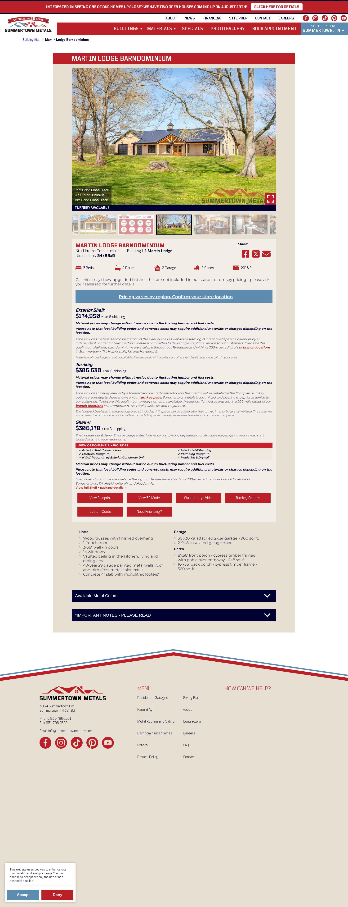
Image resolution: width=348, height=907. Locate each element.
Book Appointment (274, 28)
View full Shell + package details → (101, 487)
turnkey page (150, 397)
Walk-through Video (199, 498)
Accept (23, 895)
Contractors (192, 721)
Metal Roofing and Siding (156, 721)
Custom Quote (100, 511)
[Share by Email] (266, 254)
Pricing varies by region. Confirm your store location (176, 296)
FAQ (186, 745)
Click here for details (276, 7)
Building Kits (31, 40)
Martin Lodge (159, 251)
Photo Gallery (227, 28)
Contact (263, 18)
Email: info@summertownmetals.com (66, 731)
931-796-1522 (56, 723)
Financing (212, 18)
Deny (57, 895)
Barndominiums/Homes (154, 733)
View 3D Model (149, 498)
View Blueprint (100, 498)
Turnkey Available (92, 208)
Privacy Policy (147, 757)
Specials (192, 28)
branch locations (256, 347)
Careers (286, 18)
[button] (77, 141)
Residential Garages (152, 698)
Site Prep (238, 18)
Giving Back (192, 698)
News (190, 18)
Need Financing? (149, 511)
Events (142, 745)
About (171, 18)
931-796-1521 (60, 718)
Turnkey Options (248, 498)
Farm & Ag (145, 709)
